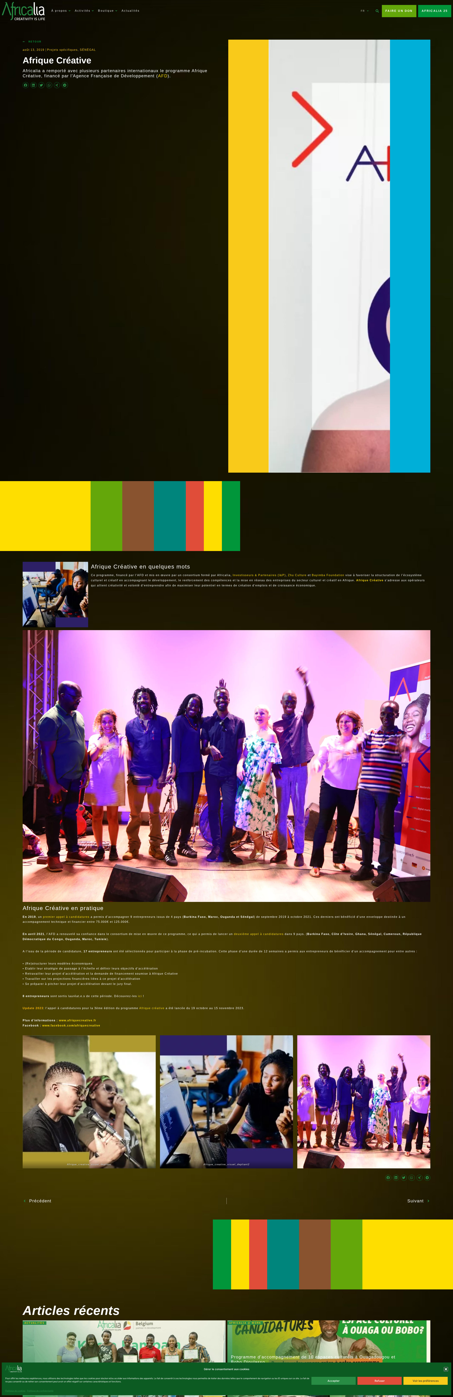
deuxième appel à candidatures (259, 934)
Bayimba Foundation (328, 575)
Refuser (380, 1380)
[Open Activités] (92, 11)
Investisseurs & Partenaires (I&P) (259, 575)
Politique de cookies (15, 1390)
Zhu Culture (298, 575)
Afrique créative (152, 1008)
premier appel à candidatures (67, 916)
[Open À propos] (69, 11)
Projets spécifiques (62, 49)
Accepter (334, 1380)
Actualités (34, 1323)
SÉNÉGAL (88, 49)
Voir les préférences (426, 1380)
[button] (446, 1369)
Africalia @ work (245, 1323)
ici (140, 996)
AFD (163, 75)
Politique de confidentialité (40, 1390)
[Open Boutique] (116, 11)
